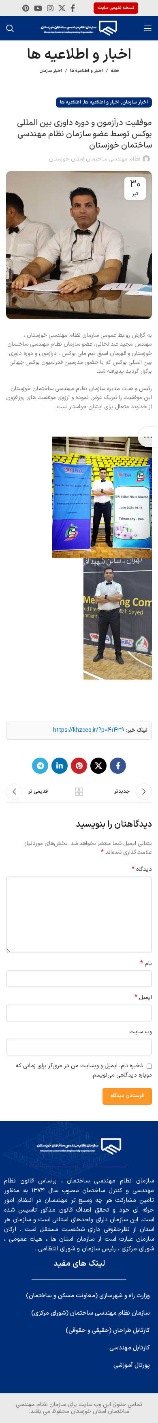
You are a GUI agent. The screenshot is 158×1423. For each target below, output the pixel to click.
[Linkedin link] (59, 766)
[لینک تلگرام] (40, 766)
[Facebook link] (72, 8)
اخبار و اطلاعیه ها (86, 71)
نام (146, 963)
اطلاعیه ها (70, 102)
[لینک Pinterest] (26, 8)
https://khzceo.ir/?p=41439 (88, 730)
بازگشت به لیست (79, 791)
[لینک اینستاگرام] (50, 8)
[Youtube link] (38, 8)
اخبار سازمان (50, 71)
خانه (115, 71)
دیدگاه (142, 869)
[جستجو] (10, 28)
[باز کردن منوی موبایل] (148, 28)
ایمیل (143, 997)
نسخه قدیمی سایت (116, 7)
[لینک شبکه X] (62, 8)
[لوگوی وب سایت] (79, 28)
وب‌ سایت (140, 1032)
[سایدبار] (148, 437)
